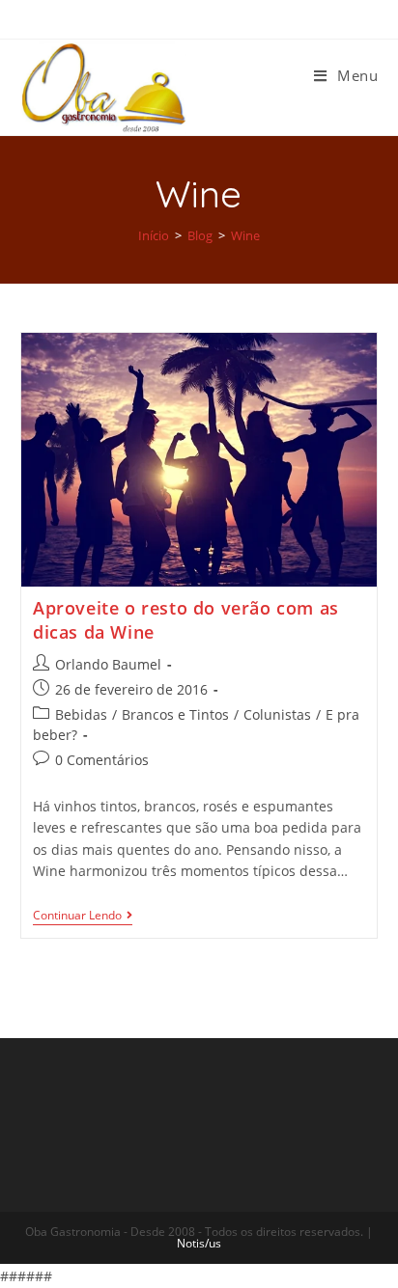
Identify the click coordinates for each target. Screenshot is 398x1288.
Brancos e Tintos (175, 714)
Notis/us (199, 1243)
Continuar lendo (77, 916)
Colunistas (277, 714)
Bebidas (81, 714)
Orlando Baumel (108, 664)
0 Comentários (102, 760)
